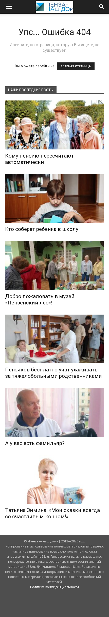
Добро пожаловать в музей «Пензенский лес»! (40, 299)
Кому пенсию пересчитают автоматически (39, 159)
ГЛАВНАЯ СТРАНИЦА (76, 66)
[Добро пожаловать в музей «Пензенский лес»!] (54, 265)
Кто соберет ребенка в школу (41, 229)
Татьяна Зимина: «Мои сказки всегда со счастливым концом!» (52, 513)
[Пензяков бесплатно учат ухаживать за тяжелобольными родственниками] (54, 339)
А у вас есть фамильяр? (35, 443)
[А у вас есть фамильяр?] (54, 412)
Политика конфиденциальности (54, 587)
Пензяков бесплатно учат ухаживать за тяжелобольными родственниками (53, 373)
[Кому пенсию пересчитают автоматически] (54, 124)
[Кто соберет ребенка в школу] (54, 198)
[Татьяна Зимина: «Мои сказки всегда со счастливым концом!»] (54, 479)
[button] (9, 7)
